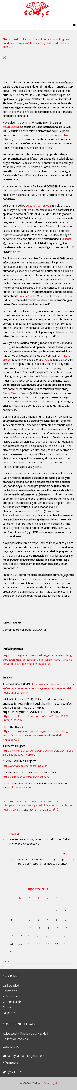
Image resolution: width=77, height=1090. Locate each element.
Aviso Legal (50, 1083)
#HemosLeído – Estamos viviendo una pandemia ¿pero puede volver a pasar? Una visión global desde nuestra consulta (38, 805)
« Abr (6, 961)
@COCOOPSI (11, 127)
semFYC (53, 809)
